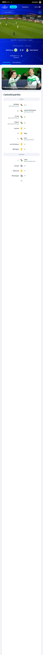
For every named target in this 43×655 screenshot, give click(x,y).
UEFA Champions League (5, 7)
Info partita (16, 62)
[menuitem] (15, 6)
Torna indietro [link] (8, 12)
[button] (37, 6)
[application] (21, 27)
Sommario (6, 62)
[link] (13, 6)
